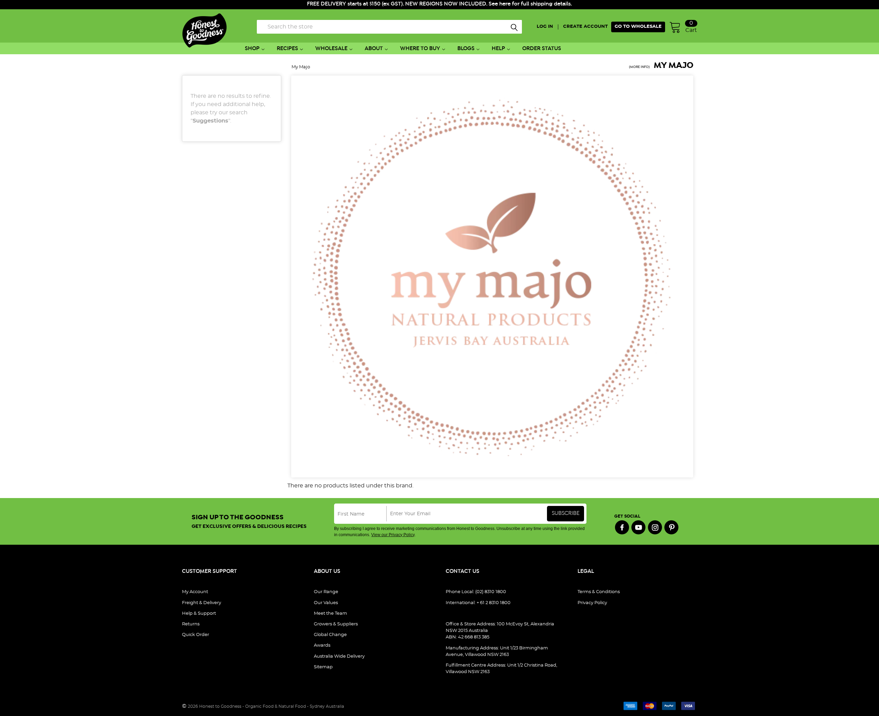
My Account (195, 592)
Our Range (326, 592)
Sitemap (323, 667)
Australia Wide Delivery (339, 656)
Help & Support (199, 613)
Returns (190, 624)
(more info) (639, 67)
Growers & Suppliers (336, 624)
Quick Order (195, 635)
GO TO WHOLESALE (638, 26)
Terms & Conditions (599, 592)
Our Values (326, 603)
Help (498, 48)
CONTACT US (462, 571)
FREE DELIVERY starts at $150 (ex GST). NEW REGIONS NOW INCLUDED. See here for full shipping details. (439, 4)
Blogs (466, 48)
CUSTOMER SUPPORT (209, 571)
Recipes (287, 48)
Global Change (330, 635)
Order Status (541, 48)
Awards (322, 645)
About (374, 48)
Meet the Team (330, 613)
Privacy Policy (592, 603)
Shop (252, 48)
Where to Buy (420, 48)
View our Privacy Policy (392, 534)
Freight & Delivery (201, 603)
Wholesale (331, 48)
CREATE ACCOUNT (585, 26)
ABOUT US (327, 571)
